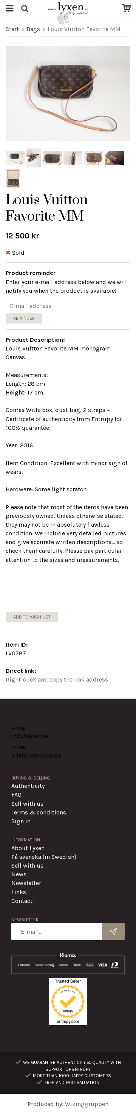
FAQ (16, 794)
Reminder (24, 318)
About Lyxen (28, 848)
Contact (21, 900)
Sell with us (27, 803)
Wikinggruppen (86, 1104)
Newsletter (26, 883)
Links (18, 892)
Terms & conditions (38, 812)
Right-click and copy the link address (57, 679)
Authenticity (28, 785)
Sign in (21, 821)
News (18, 874)
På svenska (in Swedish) (43, 856)
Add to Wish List (32, 617)
